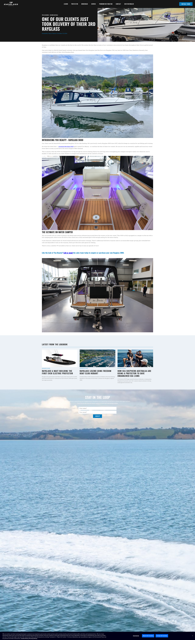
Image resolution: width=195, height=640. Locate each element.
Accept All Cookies (161, 635)
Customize (136, 635)
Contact (118, 4)
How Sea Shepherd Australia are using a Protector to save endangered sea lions (134, 373)
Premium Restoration (105, 4)
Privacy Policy (33, 638)
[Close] (192, 635)
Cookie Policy (25, 638)
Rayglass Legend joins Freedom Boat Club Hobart (95, 372)
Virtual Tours (185, 4)
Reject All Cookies (148, 635)
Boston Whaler (129, 4)
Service (93, 4)
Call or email (68, 252)
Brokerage (84, 4)
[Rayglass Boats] (10, 4)
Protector (74, 4)
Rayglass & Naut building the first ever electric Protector (57, 372)
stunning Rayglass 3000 (66, 146)
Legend (66, 4)
